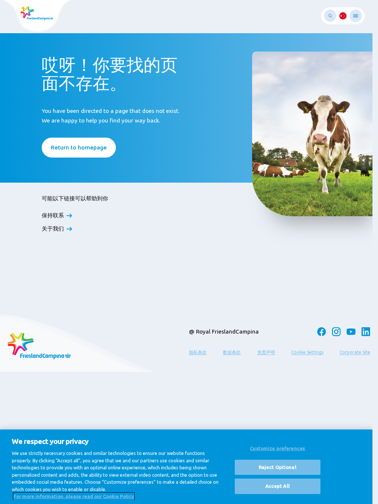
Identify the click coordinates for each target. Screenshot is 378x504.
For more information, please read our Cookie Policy (74, 496)
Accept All (277, 486)
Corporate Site (355, 352)
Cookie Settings (307, 352)
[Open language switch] (343, 16)
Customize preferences (277, 448)
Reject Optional (277, 467)
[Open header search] (330, 16)
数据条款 (232, 352)
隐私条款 (198, 352)
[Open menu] (356, 16)
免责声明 (266, 352)
